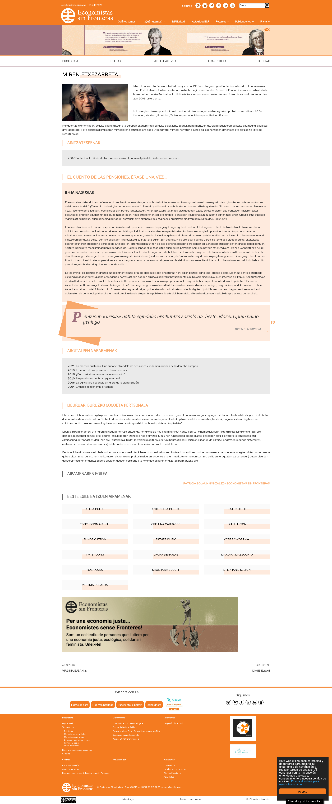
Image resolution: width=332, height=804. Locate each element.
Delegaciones (169, 717)
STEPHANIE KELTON (237, 569)
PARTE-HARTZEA (165, 61)
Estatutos (68, 731)
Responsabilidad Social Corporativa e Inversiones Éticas (137, 731)
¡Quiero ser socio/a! (70, 765)
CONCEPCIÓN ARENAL (95, 524)
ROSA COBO (95, 569)
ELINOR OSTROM (95, 539)
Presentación (67, 717)
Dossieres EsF (170, 765)
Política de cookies (190, 799)
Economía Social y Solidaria (125, 727)
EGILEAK (115, 61)
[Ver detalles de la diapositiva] (112, 40)
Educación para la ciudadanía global (128, 723)
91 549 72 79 (154, 787)
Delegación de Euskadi (173, 723)
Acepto (302, 791)
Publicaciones (243, 21)
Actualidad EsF (200, 21)
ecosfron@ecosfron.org (73, 5)
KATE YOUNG (95, 554)
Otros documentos (72, 745)
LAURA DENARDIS (166, 554)
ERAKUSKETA (217, 61)
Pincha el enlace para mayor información (299, 782)
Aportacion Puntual (70, 769)
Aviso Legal (128, 799)
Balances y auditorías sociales (77, 740)
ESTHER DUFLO (165, 539)
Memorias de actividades (75, 734)
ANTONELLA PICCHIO (165, 509)
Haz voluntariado (102, 704)
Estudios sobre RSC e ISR (175, 769)
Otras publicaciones (172, 773)
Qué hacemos (119, 717)
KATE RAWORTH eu (237, 539)
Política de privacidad (258, 799)
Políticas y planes (71, 743)
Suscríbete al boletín (130, 704)
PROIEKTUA (70, 61)
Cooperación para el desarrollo (126, 735)
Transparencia (68, 727)
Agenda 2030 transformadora (126, 739)
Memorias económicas (74, 737)
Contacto (66, 754)
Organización (68, 723)
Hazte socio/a (79, 704)
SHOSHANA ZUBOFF (166, 569)
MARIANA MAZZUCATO (237, 554)
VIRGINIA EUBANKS (95, 585)
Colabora (66, 759)
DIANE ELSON (237, 524)
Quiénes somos (126, 21)
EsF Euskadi (178, 21)
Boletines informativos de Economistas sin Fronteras (85, 773)
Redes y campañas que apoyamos (77, 750)
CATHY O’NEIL (237, 509)
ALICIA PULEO (94, 509)
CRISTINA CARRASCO (166, 524)
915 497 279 (95, 5)
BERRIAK (264, 61)
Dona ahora (154, 704)
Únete (263, 21)
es (267, 29)
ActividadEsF (169, 777)
